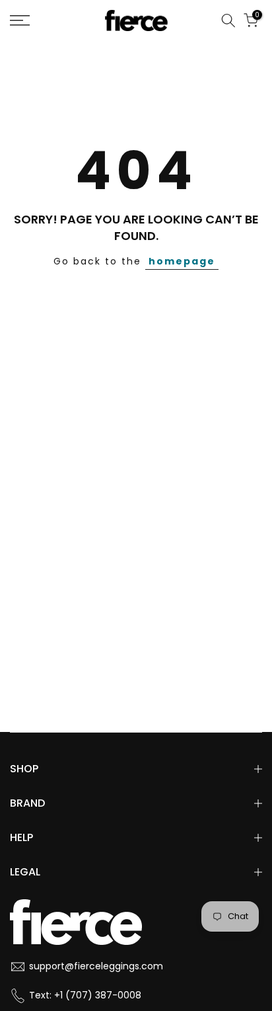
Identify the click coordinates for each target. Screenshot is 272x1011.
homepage (182, 261)
